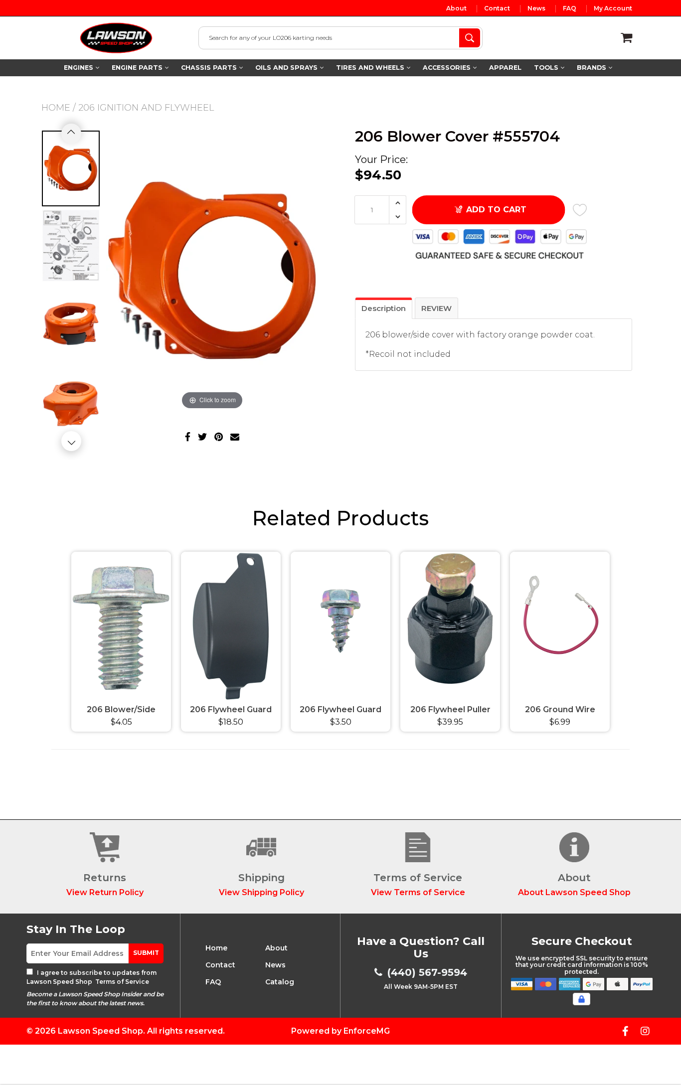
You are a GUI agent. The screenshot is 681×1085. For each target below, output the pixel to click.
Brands (592, 67)
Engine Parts (138, 67)
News (536, 8)
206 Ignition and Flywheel (146, 107)
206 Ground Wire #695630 (560, 711)
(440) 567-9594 (427, 972)
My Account (613, 8)
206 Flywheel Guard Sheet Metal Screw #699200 (340, 711)
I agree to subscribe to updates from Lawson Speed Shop (91, 977)
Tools (547, 67)
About (456, 8)
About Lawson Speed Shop (574, 892)
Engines (79, 67)
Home (55, 107)
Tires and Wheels (371, 67)
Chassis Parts (210, 67)
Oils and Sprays (287, 67)
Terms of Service (121, 981)
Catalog (279, 981)
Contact (497, 8)
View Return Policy (105, 892)
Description (383, 308)
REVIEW (436, 308)
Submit (146, 952)
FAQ (569, 8)
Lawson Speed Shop (100, 1031)
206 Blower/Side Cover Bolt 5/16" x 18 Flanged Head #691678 (121, 711)
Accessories (448, 67)
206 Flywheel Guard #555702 (231, 711)
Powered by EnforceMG (340, 1031)
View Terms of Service (418, 892)
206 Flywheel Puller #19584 (450, 711)
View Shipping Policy (261, 892)
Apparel (505, 67)
